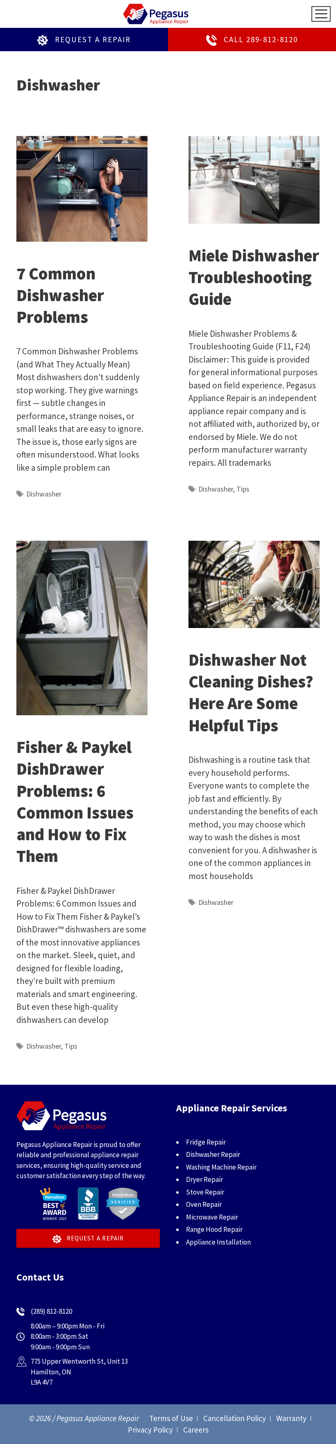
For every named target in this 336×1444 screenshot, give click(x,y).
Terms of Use (171, 1418)
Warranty (291, 1418)
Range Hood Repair (214, 1229)
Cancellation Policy (234, 1418)
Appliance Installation (218, 1242)
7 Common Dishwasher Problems (60, 295)
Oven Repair (204, 1204)
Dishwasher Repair (213, 1154)
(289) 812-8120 (51, 1311)
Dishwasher (43, 494)
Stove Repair (205, 1192)
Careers (196, 1430)
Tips (243, 489)
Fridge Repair (206, 1142)
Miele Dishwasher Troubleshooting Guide (253, 277)
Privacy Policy (150, 1430)
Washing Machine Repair (221, 1167)
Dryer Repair (204, 1179)
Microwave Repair (212, 1217)
